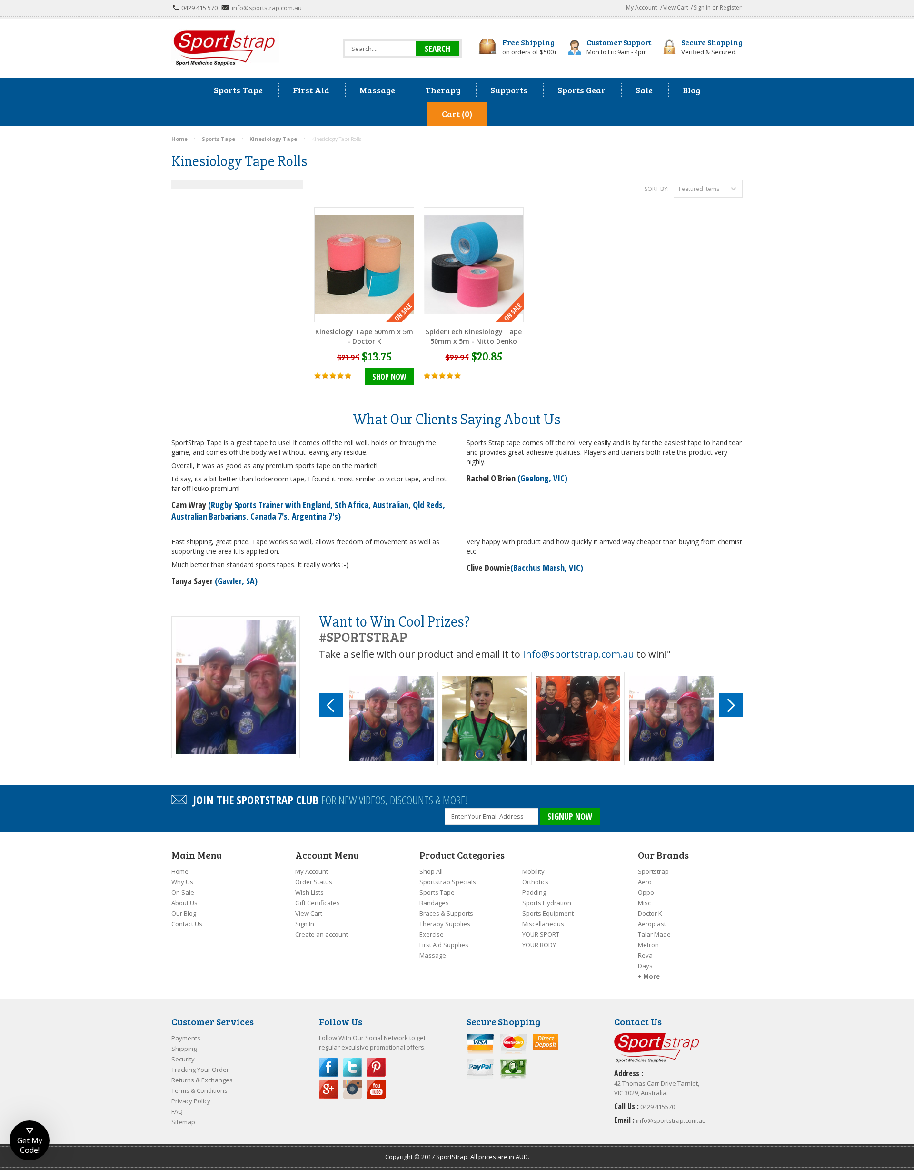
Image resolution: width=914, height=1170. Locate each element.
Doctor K (650, 913)
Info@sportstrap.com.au (578, 654)
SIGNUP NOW (569, 816)
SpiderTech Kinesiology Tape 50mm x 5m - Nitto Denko (474, 336)
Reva (645, 955)
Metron (648, 944)
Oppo (646, 892)
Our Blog (183, 913)
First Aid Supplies (443, 944)
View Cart (675, 7)
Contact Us (186, 924)
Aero (645, 882)
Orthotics (535, 882)
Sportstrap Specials (447, 882)
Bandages (434, 903)
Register (731, 7)
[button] (30, 1140)
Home (180, 871)
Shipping (184, 1048)
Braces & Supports (446, 913)
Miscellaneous (543, 924)
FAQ (177, 1111)
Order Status (313, 882)
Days (645, 965)
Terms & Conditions (199, 1090)
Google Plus (328, 1089)
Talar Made (654, 934)
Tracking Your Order (200, 1069)
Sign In (304, 924)
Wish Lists (309, 892)
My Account (641, 7)
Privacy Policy (190, 1101)
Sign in (702, 7)
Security (183, 1059)
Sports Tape (437, 892)
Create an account (321, 934)
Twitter (352, 1067)
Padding (534, 892)
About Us (184, 903)
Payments (185, 1038)
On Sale (182, 892)
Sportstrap (653, 871)
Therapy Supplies (444, 924)
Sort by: (657, 189)
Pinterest (376, 1067)
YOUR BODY (539, 944)
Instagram (352, 1089)
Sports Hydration (546, 903)
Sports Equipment (548, 913)
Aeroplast (652, 924)
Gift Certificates (317, 903)
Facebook (328, 1067)
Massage (432, 955)
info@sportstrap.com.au (267, 7)
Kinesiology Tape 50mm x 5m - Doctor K (364, 336)
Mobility (533, 871)
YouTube (376, 1089)
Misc (644, 903)
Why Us (182, 882)
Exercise (431, 934)
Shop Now (389, 376)
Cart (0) (457, 114)
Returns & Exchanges (202, 1080)
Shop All (431, 871)
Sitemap (183, 1122)
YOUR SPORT (540, 934)
